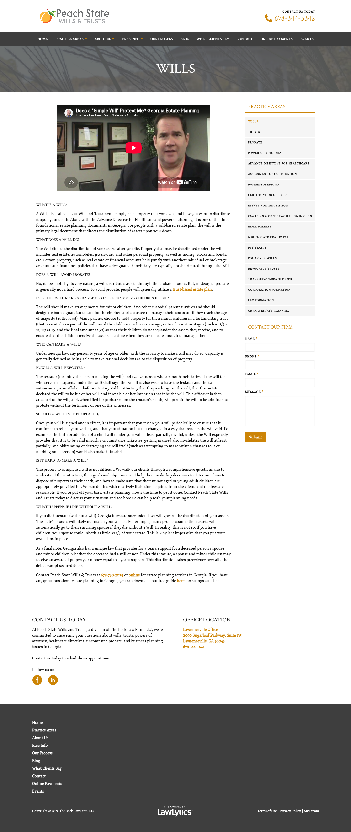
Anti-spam (311, 811)
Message (254, 392)
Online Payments (277, 39)
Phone (252, 356)
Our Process (161, 39)
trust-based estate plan (192, 289)
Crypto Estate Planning (268, 311)
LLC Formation (261, 300)
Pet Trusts (257, 247)
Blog (185, 39)
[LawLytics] (175, 811)
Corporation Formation (269, 290)
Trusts (254, 132)
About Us (103, 39)
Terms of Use (267, 811)
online (134, 575)
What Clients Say (213, 39)
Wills (253, 121)
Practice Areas (69, 39)
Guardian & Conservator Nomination (280, 216)
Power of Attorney (265, 153)
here (181, 580)
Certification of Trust (268, 195)
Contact (245, 39)
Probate (255, 142)
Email (251, 374)
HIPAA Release (260, 226)
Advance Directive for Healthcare (278, 163)
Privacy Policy (290, 811)
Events (307, 39)
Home (42, 39)
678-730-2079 (112, 575)
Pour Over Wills (262, 258)
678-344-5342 (294, 18)
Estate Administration (268, 205)
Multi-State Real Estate (269, 237)
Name (251, 339)
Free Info (130, 39)
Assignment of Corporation (272, 174)
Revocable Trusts (263, 268)
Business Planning (263, 184)
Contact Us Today (59, 619)
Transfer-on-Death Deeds (270, 279)
